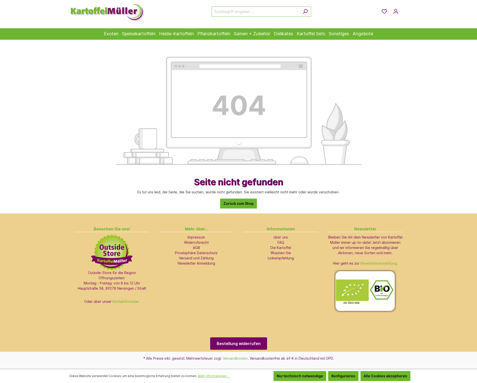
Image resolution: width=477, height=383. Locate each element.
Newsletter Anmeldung (196, 263)
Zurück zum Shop (238, 203)
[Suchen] (305, 11)
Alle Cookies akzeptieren (385, 376)
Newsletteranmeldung (378, 263)
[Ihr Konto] (395, 11)
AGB (196, 247)
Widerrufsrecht (196, 242)
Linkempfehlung (281, 258)
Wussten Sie (281, 253)
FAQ (281, 242)
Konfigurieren (343, 376)
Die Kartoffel (280, 247)
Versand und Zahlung (196, 258)
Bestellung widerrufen (239, 343)
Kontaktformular (125, 301)
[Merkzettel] (384, 11)
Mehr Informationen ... (214, 376)
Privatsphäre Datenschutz (196, 253)
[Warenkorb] (404, 9)
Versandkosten (235, 358)
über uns (281, 237)
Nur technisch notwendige (300, 376)
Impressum (196, 237)
